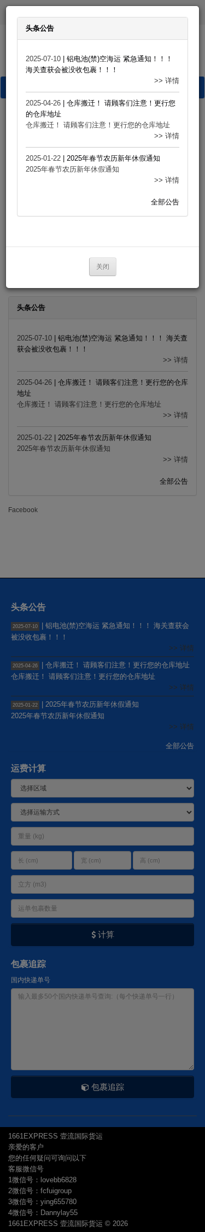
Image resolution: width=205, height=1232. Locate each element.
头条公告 (40, 28)
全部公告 (165, 202)
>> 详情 (166, 81)
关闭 (102, 267)
